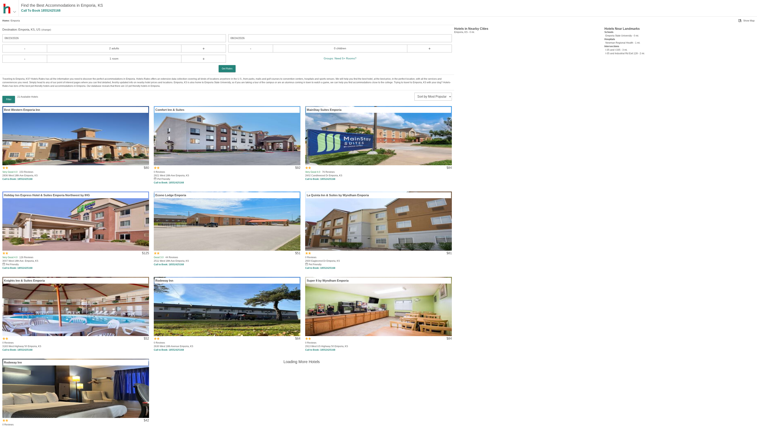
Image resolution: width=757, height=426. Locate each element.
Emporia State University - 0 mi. (622, 35)
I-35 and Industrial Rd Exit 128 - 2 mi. (625, 53)
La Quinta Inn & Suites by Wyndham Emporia (338, 195)
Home (5, 20)
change (46, 29)
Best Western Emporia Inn (22, 109)
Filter (8, 99)
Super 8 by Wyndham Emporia (328, 280)
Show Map (749, 20)
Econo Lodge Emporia (170, 195)
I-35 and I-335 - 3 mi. (616, 50)
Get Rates (227, 68)
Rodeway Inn (164, 280)
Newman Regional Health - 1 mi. (622, 42)
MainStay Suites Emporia (324, 109)
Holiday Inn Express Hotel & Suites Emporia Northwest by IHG (47, 195)
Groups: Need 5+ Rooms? (340, 58)
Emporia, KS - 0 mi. (464, 32)
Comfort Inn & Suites (169, 109)
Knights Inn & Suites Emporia (24, 280)
